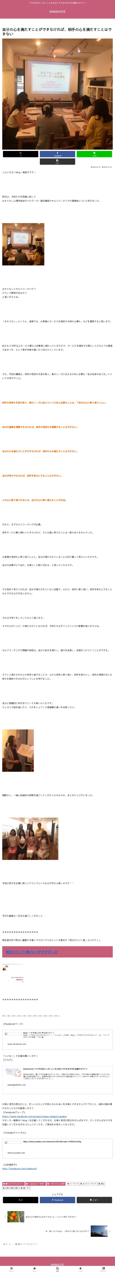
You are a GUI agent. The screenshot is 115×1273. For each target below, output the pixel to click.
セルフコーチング (89, 1184)
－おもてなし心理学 (57, 1184)
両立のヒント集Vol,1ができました (32, 951)
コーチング (74, 1184)
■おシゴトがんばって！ (14, 1184)
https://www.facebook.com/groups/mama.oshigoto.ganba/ (34, 1116)
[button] (57, 161)
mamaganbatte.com (17, 1084)
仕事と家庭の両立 (12, 1188)
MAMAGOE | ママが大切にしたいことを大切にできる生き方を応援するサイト (55, 1069)
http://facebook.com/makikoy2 (19, 1168)
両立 (102, 1184)
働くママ (26, 1188)
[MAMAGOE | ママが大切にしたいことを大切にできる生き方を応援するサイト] (13, 1073)
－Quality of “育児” (36, 1184)
